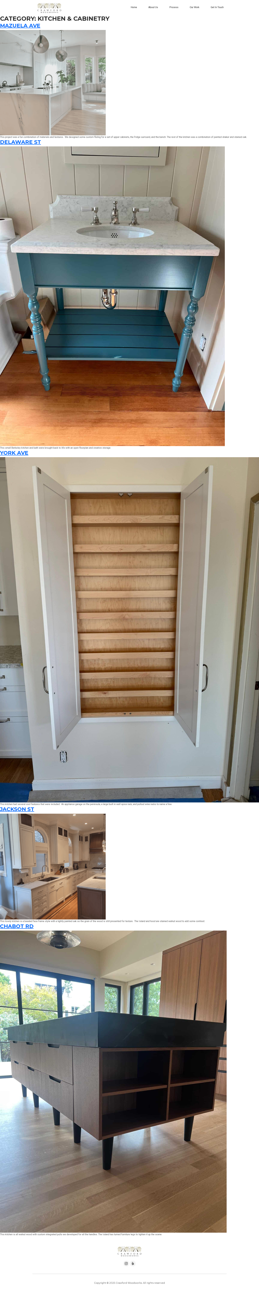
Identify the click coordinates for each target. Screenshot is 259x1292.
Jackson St (17, 809)
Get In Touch (217, 7)
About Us (153, 7)
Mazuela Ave (20, 25)
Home (134, 7)
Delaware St (20, 142)
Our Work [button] (194, 7)
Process (173, 7)
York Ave (14, 453)
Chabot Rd (17, 926)
